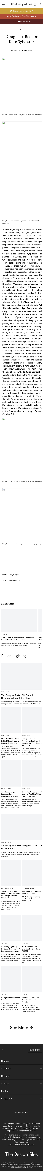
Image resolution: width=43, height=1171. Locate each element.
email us (7, 1164)
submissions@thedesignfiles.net (21, 1144)
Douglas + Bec (33, 232)
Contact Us (21, 1113)
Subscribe (35, 1050)
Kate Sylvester (30, 235)
